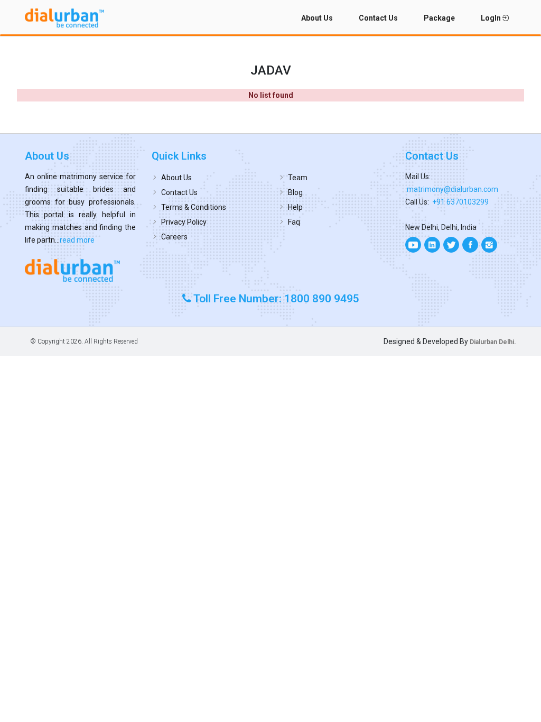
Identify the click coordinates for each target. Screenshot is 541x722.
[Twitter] (451, 245)
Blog (295, 192)
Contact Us (378, 18)
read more (77, 240)
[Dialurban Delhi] (80, 270)
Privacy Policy (184, 222)
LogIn (491, 18)
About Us (317, 18)
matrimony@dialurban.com (452, 189)
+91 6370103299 (460, 202)
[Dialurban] (64, 18)
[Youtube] (413, 245)
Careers (174, 237)
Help (295, 207)
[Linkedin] (432, 245)
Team (297, 177)
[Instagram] (489, 245)
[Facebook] (470, 245)
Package (439, 18)
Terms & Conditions (193, 207)
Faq (294, 222)
